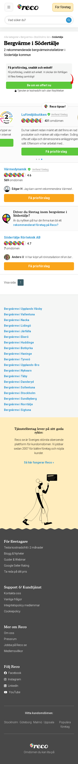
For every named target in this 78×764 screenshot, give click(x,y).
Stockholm (11, 722)
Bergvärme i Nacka (16, 320)
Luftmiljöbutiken (16, 115)
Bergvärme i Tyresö (17, 359)
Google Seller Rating (16, 565)
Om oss (9, 633)
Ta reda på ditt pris (15, 571)
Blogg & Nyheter (14, 553)
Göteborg (26, 722)
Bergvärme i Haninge (18, 353)
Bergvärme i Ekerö (16, 336)
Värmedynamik (15, 169)
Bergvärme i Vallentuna (19, 314)
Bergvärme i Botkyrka (18, 348)
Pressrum (10, 639)
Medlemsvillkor (13, 651)
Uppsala (49, 722)
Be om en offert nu (39, 85)
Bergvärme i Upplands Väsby (23, 308)
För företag (63, 7)
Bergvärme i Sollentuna (19, 387)
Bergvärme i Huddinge (19, 342)
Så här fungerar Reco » (39, 462)
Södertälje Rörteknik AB (22, 237)
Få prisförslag (39, 151)
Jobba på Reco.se (15, 645)
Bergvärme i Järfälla (17, 331)
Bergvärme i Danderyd (19, 381)
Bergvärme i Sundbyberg (20, 398)
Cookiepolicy (12, 611)
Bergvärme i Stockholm (19, 393)
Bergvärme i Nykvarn (18, 370)
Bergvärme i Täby (15, 376)
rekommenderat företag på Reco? (35, 225)
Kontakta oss (12, 593)
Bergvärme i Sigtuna (17, 409)
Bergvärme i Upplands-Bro (21, 365)
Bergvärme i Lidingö (17, 325)
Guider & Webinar (15, 559)
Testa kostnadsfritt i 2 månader (23, 547)
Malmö (37, 722)
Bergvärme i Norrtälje (18, 404)
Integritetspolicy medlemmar (22, 605)
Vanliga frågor (13, 599)
